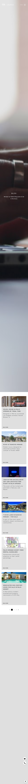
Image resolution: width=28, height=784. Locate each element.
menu (21, 4)
